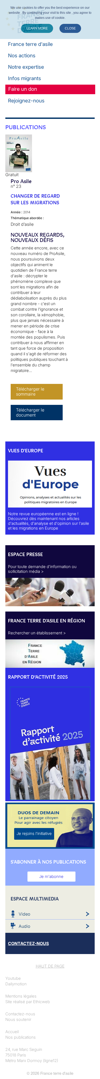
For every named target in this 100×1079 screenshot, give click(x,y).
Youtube (13, 978)
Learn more (37, 28)
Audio (24, 926)
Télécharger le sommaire (30, 391)
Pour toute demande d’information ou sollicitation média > (42, 569)
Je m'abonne (51, 876)
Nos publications (20, 1037)
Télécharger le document (30, 412)
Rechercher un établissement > (37, 632)
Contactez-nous (20, 1013)
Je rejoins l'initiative (34, 833)
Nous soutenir (18, 1019)
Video (24, 914)
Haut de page (50, 966)
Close (70, 28)
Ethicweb (41, 1001)
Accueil (12, 1031)
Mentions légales (21, 996)
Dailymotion (16, 983)
